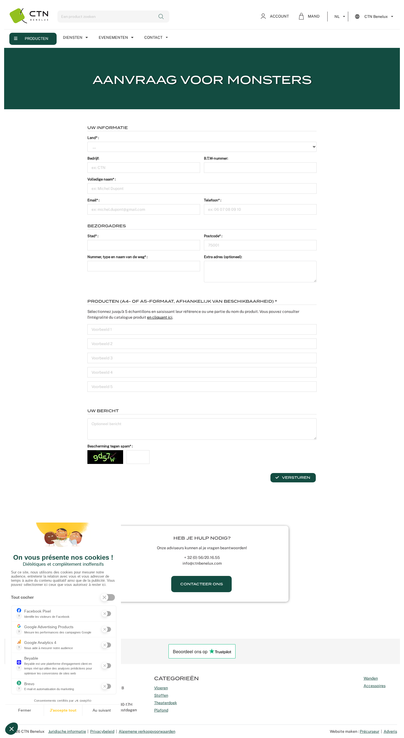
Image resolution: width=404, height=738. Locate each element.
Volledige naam (100, 179)
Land (91, 138)
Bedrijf (92, 158)
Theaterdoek (165, 703)
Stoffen (161, 695)
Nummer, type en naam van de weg (116, 257)
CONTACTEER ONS (201, 584)
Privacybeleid (102, 731)
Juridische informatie (67, 731)
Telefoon (211, 200)
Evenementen (113, 37)
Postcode (211, 236)
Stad (91, 236)
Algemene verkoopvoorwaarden (147, 731)
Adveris (390, 731)
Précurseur (369, 731)
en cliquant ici (159, 317)
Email (91, 200)
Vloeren (161, 688)
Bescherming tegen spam (108, 446)
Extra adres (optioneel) (222, 257)
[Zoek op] (161, 16)
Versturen (295, 477)
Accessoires (375, 686)
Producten (36, 38)
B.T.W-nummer (215, 158)
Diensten (72, 37)
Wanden (371, 678)
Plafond (161, 710)
